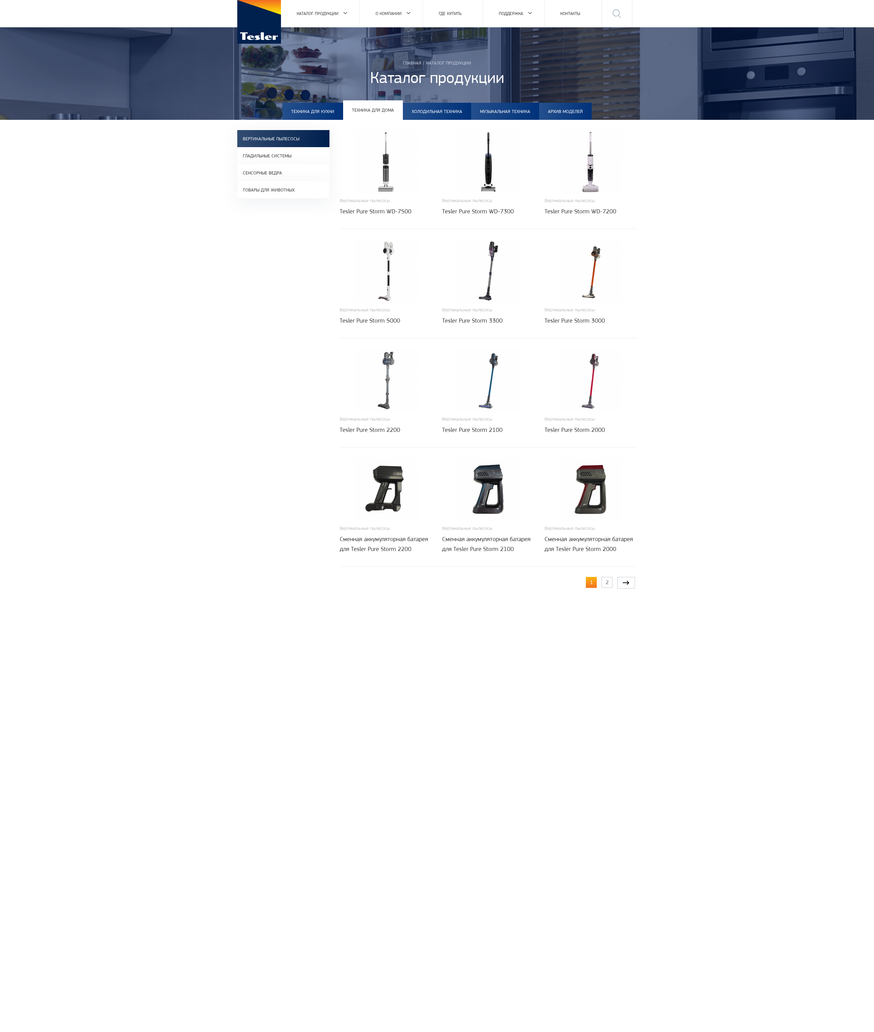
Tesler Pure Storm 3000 (575, 320)
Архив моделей (565, 111)
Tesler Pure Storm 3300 (472, 320)
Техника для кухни (312, 111)
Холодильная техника (437, 111)
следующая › (626, 583)
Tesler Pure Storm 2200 (370, 429)
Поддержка (511, 13)
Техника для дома (373, 110)
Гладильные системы (267, 155)
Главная (412, 63)
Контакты (570, 13)
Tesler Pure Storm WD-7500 (375, 211)
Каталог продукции (317, 13)
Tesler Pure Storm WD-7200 (580, 211)
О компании (388, 13)
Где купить (450, 13)
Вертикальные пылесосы (271, 138)
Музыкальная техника (505, 111)
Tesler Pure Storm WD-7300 (478, 211)
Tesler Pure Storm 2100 (472, 429)
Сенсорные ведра (262, 172)
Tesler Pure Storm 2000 (575, 429)
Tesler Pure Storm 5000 (370, 320)
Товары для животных (269, 190)
